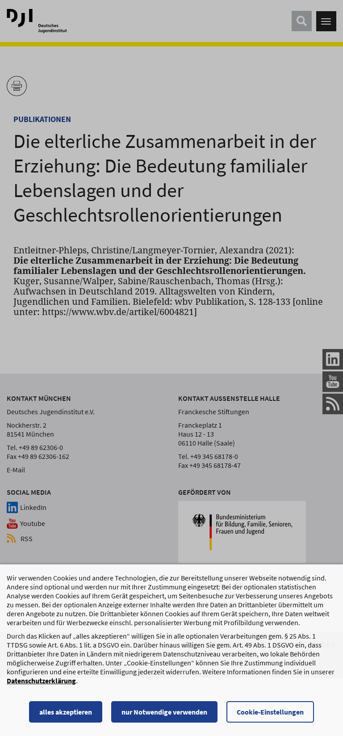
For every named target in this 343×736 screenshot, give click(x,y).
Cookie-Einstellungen (270, 711)
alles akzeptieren (65, 711)
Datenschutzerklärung (41, 680)
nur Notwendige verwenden (164, 711)
